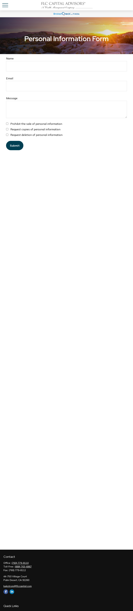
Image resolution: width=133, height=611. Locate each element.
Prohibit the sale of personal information (36, 123)
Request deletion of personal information (36, 135)
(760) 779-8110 (20, 563)
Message (11, 98)
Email (9, 78)
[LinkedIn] (12, 591)
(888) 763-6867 (23, 566)
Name (10, 58)
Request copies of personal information (35, 129)
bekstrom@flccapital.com (17, 586)
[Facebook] (5, 591)
